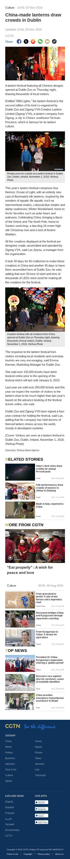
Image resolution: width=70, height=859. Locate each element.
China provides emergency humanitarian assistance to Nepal (50, 698)
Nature (38, 747)
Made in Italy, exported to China (49, 505)
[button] (7, 477)
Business (10, 758)
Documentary (12, 830)
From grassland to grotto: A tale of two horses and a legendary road (49, 598)
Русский (9, 824)
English (9, 801)
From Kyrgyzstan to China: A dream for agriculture (47, 635)
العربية (8, 818)
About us (59, 854)
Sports (8, 781)
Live (37, 769)
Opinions (10, 764)
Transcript (40, 775)
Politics (9, 752)
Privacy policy (44, 854)
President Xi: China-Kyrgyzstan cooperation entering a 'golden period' (50, 660)
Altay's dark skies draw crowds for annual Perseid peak (49, 469)
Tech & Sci (10, 769)
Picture (38, 752)
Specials (39, 764)
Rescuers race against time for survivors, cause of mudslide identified (50, 679)
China (8, 741)
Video (38, 758)
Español (9, 807)
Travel (38, 741)
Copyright (28, 854)
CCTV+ (9, 835)
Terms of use (13, 854)
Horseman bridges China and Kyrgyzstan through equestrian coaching (50, 616)
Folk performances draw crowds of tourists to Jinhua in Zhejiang (49, 488)
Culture (9, 775)
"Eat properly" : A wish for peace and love (30, 570)
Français (9, 813)
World (8, 747)
